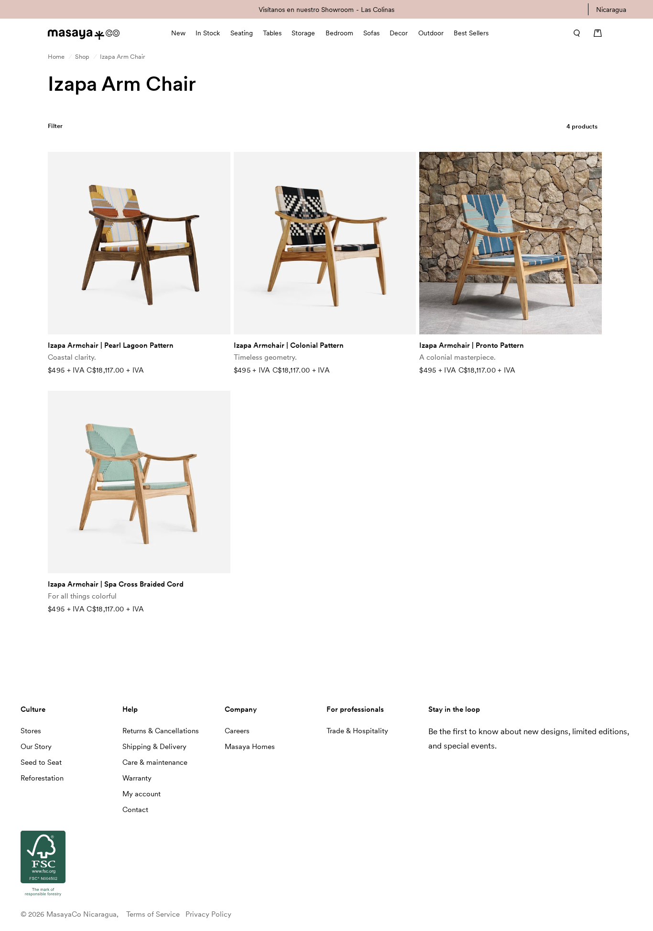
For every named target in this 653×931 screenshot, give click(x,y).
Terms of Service (153, 914)
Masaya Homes (250, 746)
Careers (237, 731)
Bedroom (339, 33)
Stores (31, 731)
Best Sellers (471, 33)
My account (141, 794)
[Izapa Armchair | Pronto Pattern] (510, 243)
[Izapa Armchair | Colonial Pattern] (325, 243)
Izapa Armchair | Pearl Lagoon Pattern (111, 345)
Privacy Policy (208, 914)
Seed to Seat (41, 762)
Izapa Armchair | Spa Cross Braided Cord (116, 584)
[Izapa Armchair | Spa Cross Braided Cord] (139, 482)
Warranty (137, 778)
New (178, 33)
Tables (272, 33)
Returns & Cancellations (160, 731)
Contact (135, 809)
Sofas (371, 33)
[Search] (573, 33)
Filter (55, 125)
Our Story (36, 746)
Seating (241, 33)
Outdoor (431, 33)
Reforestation (42, 778)
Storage (303, 33)
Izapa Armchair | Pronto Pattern (471, 345)
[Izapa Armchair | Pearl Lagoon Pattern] (139, 243)
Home (56, 56)
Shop (82, 56)
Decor (399, 33)
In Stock (208, 33)
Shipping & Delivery (154, 746)
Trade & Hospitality (357, 731)
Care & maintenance (154, 762)
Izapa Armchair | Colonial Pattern (289, 345)
